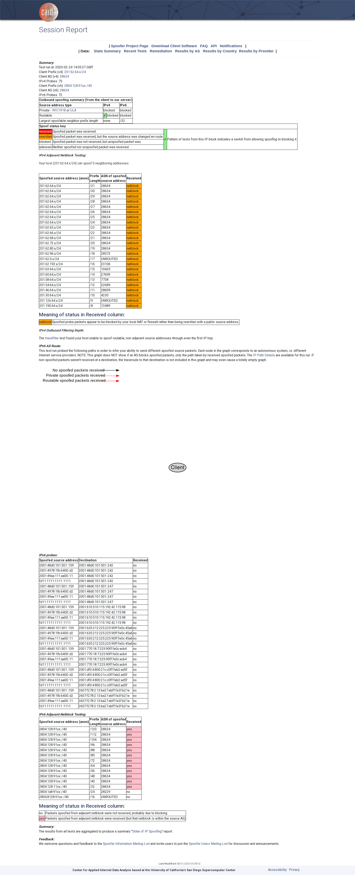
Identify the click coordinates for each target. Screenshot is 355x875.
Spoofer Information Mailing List (126, 844)
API (214, 46)
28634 (64, 76)
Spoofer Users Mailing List (208, 844)
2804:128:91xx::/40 (78, 86)
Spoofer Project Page (129, 46)
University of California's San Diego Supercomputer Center (193, 870)
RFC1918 (59, 110)
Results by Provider (256, 51)
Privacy (294, 870)
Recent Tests (135, 51)
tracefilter (52, 338)
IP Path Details (264, 355)
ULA (73, 110)
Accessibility (277, 870)
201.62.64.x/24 (75, 72)
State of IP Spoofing (147, 831)
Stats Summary (107, 51)
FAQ (204, 46)
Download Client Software (174, 46)
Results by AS (187, 51)
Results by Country (220, 51)
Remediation (161, 51)
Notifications (231, 46)
